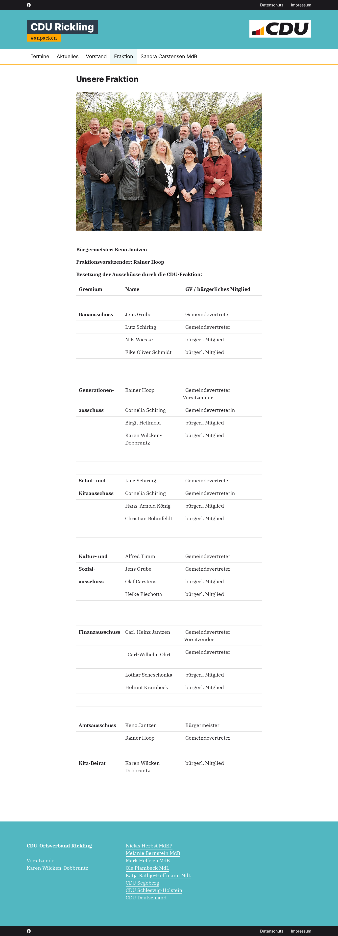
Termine (39, 56)
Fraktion (123, 56)
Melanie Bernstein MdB (153, 853)
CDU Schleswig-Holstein (154, 890)
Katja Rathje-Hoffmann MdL (158, 875)
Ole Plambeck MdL (147, 868)
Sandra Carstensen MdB (169, 56)
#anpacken (43, 37)
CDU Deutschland (146, 897)
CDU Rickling (62, 27)
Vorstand (96, 56)
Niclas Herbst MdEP (149, 845)
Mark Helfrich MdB (148, 860)
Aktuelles (67, 56)
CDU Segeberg (142, 882)
